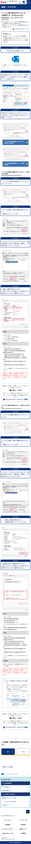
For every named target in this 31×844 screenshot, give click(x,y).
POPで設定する (6, 787)
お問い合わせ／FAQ (7, 833)
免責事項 (23, 824)
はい (8, 751)
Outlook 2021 (6, 779)
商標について (23, 829)
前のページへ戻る (8, 767)
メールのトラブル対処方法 (9, 801)
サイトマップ (7, 820)
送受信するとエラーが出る (9, 798)
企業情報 (23, 833)
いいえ (23, 751)
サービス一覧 (23, 820)
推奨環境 (7, 824)
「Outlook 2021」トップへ (22, 29)
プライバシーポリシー (8, 829)
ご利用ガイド (5, 805)
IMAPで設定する (6, 790)
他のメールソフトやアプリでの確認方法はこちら (16, 25)
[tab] (29, 2)
